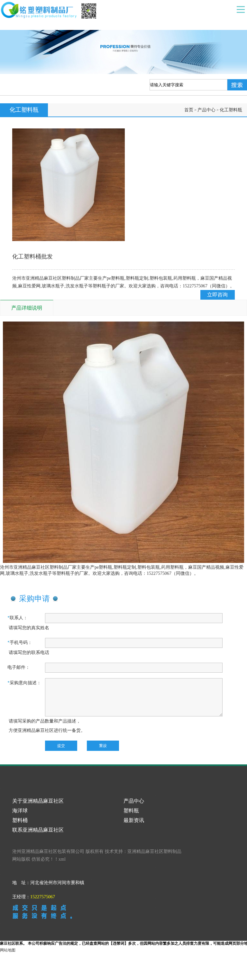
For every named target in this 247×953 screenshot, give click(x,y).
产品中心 (206, 109)
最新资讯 (134, 820)
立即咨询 (217, 294)
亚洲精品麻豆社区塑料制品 (154, 851)
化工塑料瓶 (231, 109)
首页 (188, 109)
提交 (61, 745)
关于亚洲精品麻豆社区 (38, 801)
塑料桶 (20, 820)
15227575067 (42, 896)
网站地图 (7, 950)
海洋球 (20, 810)
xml (62, 859)
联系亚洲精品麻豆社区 (38, 830)
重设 (103, 745)
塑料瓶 (131, 810)
